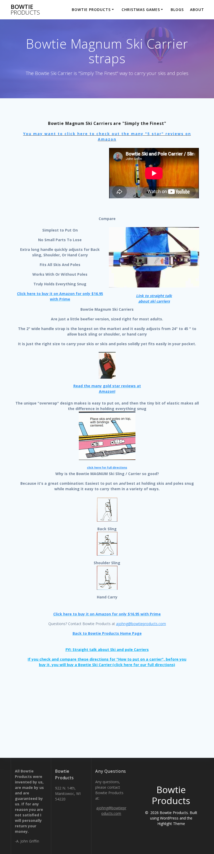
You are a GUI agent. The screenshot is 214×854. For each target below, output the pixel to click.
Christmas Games (141, 9)
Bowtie (25, 10)
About (197, 9)
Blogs (177, 9)
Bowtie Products (91, 9)
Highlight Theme (171, 823)
